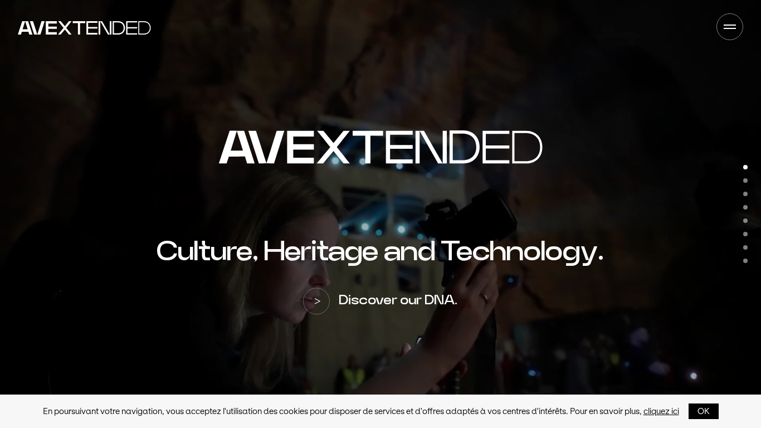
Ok (703, 411)
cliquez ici (661, 411)
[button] (745, 167)
